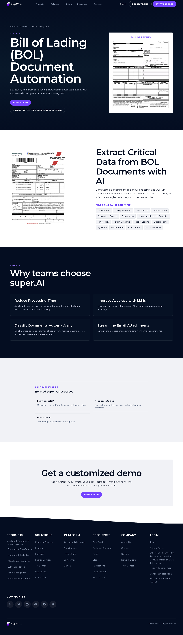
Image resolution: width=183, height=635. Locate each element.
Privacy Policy (157, 548)
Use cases (23, 26)
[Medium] (52, 604)
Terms (153, 542)
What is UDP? (100, 577)
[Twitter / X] (18, 604)
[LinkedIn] (10, 604)
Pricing (69, 4)
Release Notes (100, 571)
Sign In (67, 565)
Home (13, 26)
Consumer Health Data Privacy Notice (162, 561)
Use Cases (40, 571)
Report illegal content (161, 568)
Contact (125, 548)
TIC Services (41, 565)
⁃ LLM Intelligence (16, 567)
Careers (125, 554)
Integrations (70, 554)
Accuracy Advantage (74, 542)
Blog (95, 560)
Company (98, 4)
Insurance (40, 548)
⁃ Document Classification (20, 549)
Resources (82, 4)
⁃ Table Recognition (16, 572)
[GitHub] (27, 604)
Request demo (140, 4)
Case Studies (99, 542)
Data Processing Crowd (18, 578)
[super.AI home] (14, 4)
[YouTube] (35, 604)
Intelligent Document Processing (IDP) (18, 543)
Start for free (164, 4)
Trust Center (127, 565)
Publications (99, 565)
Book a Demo (20, 103)
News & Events (128, 560)
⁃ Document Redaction (18, 555)
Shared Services (43, 560)
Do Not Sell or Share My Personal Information (162, 554)
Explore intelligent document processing (37, 110)
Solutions (55, 4)
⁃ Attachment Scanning (18, 561)
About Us (126, 542)
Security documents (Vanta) (160, 580)
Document (40, 577)
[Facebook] (44, 604)
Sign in (123, 4)
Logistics (39, 554)
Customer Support (102, 548)
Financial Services (44, 542)
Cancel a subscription (161, 574)
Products (40, 4)
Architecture (70, 548)
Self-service (70, 560)
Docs (95, 554)
